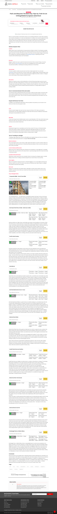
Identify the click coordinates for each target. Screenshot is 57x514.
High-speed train (23, 466)
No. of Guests (41, 23)
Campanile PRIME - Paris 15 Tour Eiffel (17, 176)
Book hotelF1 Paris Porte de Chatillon (19, 354)
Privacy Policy (6, 503)
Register (42, 0)
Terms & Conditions (7, 504)
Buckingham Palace (31, 54)
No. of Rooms (35, 23)
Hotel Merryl (12, 266)
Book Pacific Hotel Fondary (18, 241)
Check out (28, 23)
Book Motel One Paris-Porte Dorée (18, 382)
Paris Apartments (23, 507)
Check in (21, 23)
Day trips (32, 466)
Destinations (12, 23)
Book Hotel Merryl (19, 271)
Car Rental (42, 3)
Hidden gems (37, 466)
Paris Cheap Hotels (24, 505)
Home (25, 3)
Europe (18, 466)
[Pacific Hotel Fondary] (33, 242)
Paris (10, 466)
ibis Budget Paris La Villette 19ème (17, 431)
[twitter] (50, 512)
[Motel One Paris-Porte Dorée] (33, 383)
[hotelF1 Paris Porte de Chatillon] (33, 354)
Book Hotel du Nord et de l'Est (19, 412)
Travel (14, 466)
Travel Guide (14, 9)
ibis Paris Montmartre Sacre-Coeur (17, 289)
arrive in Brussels (18, 63)
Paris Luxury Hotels (24, 504)
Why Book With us (7, 505)
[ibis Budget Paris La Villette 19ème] (33, 436)
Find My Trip (33, 0)
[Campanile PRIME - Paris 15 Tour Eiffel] (33, 182)
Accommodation (40, 501)
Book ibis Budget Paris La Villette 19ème (18, 436)
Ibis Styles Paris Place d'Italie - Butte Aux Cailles (20, 207)
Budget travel (43, 466)
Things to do (39, 504)
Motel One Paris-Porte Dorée (15, 377)
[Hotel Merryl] (33, 271)
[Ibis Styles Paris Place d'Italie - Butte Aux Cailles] (33, 214)
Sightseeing (21, 469)
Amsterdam (11, 72)
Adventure (11, 469)
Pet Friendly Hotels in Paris (25, 501)
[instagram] (52, 512)
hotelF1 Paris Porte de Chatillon (16, 349)
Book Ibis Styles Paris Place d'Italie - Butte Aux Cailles (19, 213)
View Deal (45, 177)
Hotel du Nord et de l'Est (14, 407)
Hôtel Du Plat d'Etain (13, 317)
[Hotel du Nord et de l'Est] (33, 413)
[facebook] (48, 512)
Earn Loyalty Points (7, 507)
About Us (5, 501)
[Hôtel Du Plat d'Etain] (33, 322)
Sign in (38, 0)
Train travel (15, 469)
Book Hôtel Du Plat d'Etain (18, 322)
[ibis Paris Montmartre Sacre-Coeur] (33, 295)
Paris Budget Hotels (24, 503)
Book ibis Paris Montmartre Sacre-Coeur (18, 294)
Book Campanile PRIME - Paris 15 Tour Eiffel (19, 187)
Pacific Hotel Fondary (14, 236)
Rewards (50, 3)
